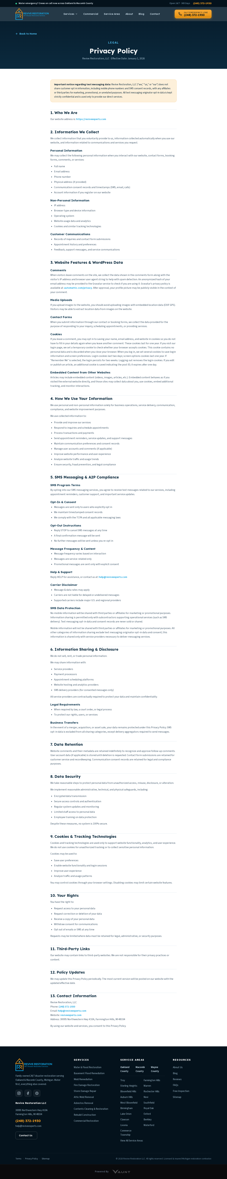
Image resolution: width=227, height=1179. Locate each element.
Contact (155, 13)
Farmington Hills (152, 1080)
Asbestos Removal (83, 1103)
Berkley (148, 1119)
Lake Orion (125, 1114)
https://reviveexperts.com (91, 119)
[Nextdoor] (36, 1093)
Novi (146, 1097)
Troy (122, 1080)
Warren (147, 1086)
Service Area (112, 13)
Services (68, 13)
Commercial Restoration (86, 1121)
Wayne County (155, 1069)
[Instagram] (18, 1093)
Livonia (124, 1125)
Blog (141, 13)
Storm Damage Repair (85, 1091)
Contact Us (25, 1135)
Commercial (90, 13)
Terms (18, 1158)
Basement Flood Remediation (89, 1073)
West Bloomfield (128, 1103)
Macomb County (140, 1069)
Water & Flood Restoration (87, 1067)
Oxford (147, 1114)
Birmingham (126, 1108)
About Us (178, 1067)
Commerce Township (125, 1133)
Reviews (177, 1079)
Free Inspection (181, 1091)
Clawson (124, 1119)
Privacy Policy (31, 1158)
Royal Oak (149, 1108)
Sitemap (177, 1097)
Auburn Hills (126, 1097)
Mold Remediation (83, 1079)
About (129, 13)
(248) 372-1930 (202, 3)
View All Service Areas (131, 1140)
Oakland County (124, 1069)
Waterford (149, 1125)
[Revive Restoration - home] (32, 14)
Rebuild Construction (85, 1115)
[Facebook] (27, 1093)
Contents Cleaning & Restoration (91, 1109)
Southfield (149, 1103)
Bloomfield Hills (128, 1091)
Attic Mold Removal (84, 1097)
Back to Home (28, 33)
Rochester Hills (151, 1091)
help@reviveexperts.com (113, 577)
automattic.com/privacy (78, 288)
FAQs (175, 1085)
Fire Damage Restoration (87, 1085)
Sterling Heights (128, 1086)
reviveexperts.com (70, 1015)
